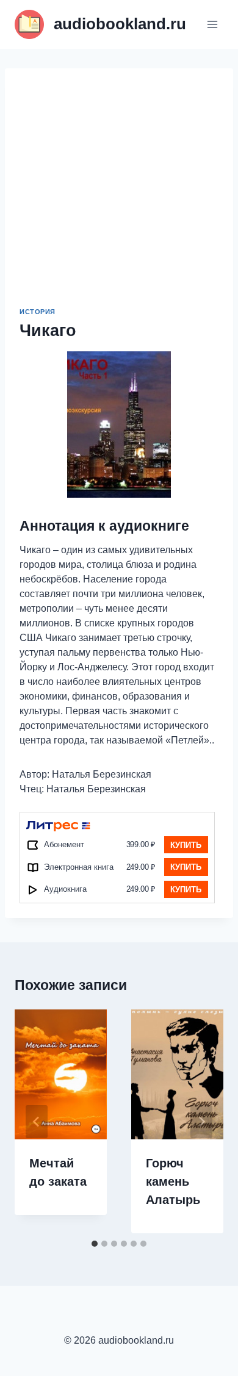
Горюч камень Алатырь (173, 1181)
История (38, 311)
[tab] (95, 1244)
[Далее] (201, 1121)
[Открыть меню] (212, 24)
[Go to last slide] (37, 1121)
